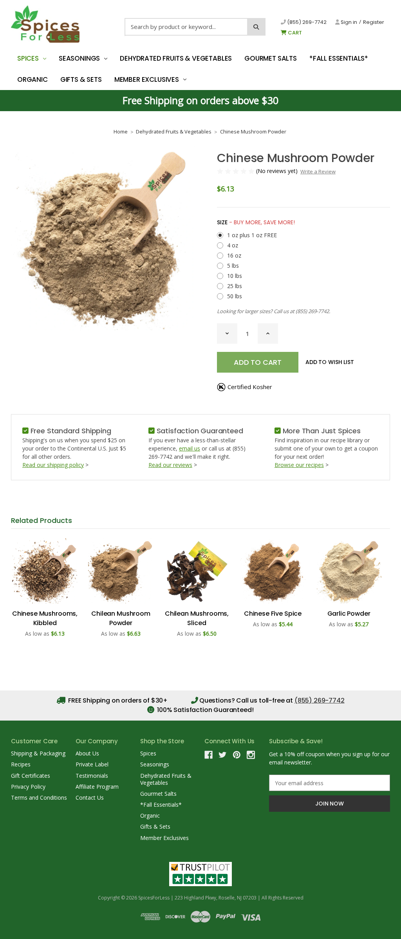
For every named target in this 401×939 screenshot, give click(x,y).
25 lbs (234, 286)
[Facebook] (208, 755)
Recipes (21, 764)
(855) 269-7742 (306, 22)
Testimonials (92, 775)
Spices (28, 58)
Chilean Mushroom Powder (120, 618)
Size (256, 222)
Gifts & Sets (81, 79)
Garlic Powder (348, 613)
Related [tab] (41, 520)
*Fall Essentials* (338, 58)
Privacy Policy (28, 786)
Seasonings (79, 58)
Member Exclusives (146, 79)
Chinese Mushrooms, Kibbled (45, 618)
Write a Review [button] (318, 171)
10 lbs (234, 275)
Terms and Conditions (39, 797)
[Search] (256, 27)
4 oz (232, 245)
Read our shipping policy (53, 465)
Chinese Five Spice (273, 613)
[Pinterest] (237, 755)
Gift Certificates (30, 775)
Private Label (92, 764)
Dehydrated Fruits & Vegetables (176, 58)
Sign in (348, 22)
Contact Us (90, 797)
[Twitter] (223, 755)
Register (373, 22)
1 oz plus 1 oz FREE (252, 235)
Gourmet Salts (270, 58)
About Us (87, 753)
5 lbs (233, 265)
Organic (32, 79)
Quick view (45, 570)
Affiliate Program (97, 786)
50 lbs (234, 296)
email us (189, 448)
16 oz (234, 255)
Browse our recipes (299, 465)
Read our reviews (170, 465)
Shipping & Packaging (38, 753)
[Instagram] (251, 755)
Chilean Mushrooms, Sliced (197, 618)
